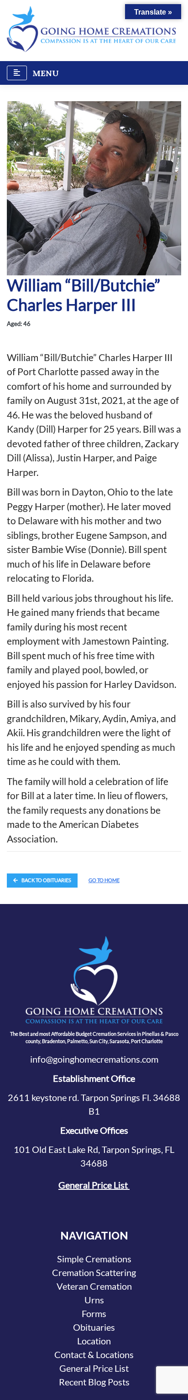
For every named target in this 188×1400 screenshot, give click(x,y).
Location (94, 1340)
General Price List (94, 1184)
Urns (94, 1299)
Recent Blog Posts (94, 1381)
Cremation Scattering (94, 1272)
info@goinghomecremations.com (94, 1059)
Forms (94, 1313)
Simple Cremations (94, 1258)
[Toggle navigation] (17, 73)
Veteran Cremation (94, 1286)
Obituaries (94, 1327)
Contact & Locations (94, 1354)
